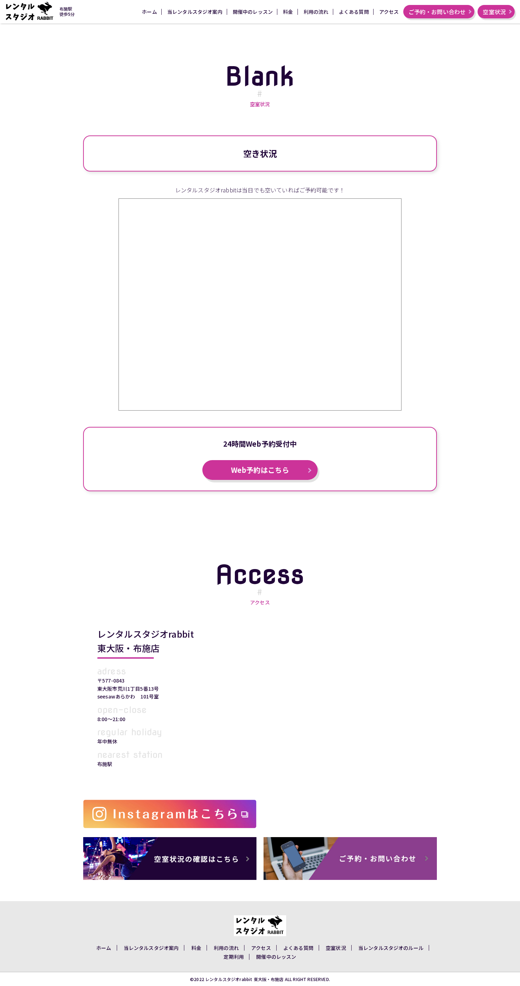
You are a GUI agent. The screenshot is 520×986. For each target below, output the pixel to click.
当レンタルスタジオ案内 (195, 12)
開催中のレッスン (253, 12)
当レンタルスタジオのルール (390, 948)
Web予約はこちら (260, 470)
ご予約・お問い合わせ (437, 11)
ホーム (149, 12)
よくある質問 (354, 12)
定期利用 (234, 957)
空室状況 (494, 11)
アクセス (389, 12)
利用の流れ (316, 12)
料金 (288, 12)
